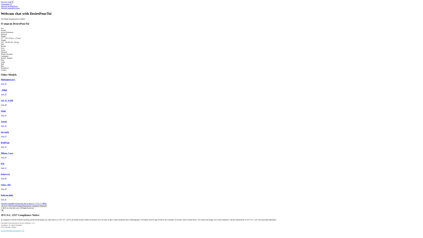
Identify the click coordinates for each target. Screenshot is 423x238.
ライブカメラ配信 (39, 204)
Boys (14, 8)
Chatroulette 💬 (6, 4)
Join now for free (7, 6)
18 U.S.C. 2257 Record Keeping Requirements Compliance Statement (24, 206)
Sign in (15, 6)
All (2, 8)
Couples (9, 8)
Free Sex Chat (6, 2)
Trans (18, 8)
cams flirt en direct (26, 204)
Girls (4, 8)
